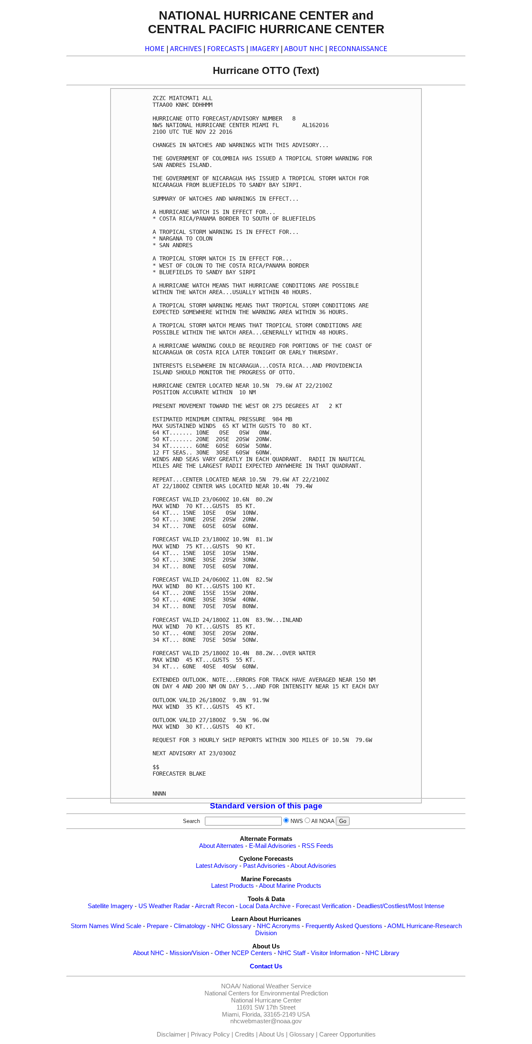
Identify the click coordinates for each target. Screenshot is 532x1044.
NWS (297, 821)
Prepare (157, 926)
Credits (244, 1034)
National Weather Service (276, 986)
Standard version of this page (266, 805)
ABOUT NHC (303, 48)
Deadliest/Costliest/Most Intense (400, 906)
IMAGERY (264, 48)
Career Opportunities (347, 1034)
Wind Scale (126, 926)
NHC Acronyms (278, 926)
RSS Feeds (317, 846)
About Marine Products (290, 885)
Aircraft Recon (214, 906)
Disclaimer (171, 1034)
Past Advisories (264, 865)
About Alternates (221, 846)
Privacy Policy (210, 1034)
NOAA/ (231, 986)
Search (193, 821)
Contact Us (266, 966)
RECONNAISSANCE (358, 48)
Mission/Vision (189, 953)
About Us (271, 1034)
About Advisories (313, 865)
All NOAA (322, 821)
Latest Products (232, 885)
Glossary (301, 1034)
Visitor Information (335, 953)
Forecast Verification (323, 906)
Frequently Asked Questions (343, 926)
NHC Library (382, 953)
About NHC (148, 953)
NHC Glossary (231, 926)
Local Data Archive (265, 906)
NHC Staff (291, 953)
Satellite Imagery (110, 906)
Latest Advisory (217, 865)
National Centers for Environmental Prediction (266, 993)
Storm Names (90, 926)
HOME (155, 48)
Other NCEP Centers (243, 953)
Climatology (190, 926)
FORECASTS (225, 48)
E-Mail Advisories (272, 846)
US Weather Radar (164, 906)
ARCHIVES (186, 48)
